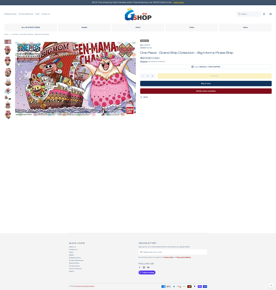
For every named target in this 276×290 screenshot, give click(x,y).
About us (72, 247)
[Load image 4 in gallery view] (7, 72)
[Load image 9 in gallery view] (7, 117)
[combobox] (249, 14)
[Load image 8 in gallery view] (7, 105)
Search (71, 271)
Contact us (73, 249)
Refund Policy (74, 263)
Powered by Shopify (87, 286)
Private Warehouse (76, 260)
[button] (271, 14)
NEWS (71, 255)
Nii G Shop (77, 286)
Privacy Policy (74, 266)
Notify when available (206, 91)
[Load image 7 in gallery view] (7, 97)
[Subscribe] (204, 252)
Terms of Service (75, 269)
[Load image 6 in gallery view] (7, 90)
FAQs (71, 252)
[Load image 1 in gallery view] (7, 42)
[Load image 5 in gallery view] (7, 82)
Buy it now (206, 83)
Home (6, 34)
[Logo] (138, 14)
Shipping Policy (75, 258)
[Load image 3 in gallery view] (7, 61)
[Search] (238, 14)
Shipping (143, 61)
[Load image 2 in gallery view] (7, 50)
